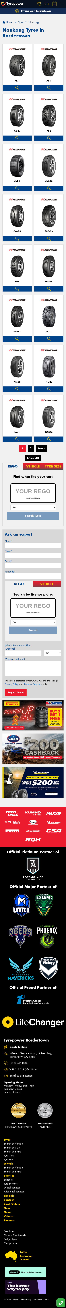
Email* (8, 561)
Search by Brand (12, 1151)
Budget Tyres (10, 1239)
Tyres (7, 1139)
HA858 (48, 281)
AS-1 (49, 81)
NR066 (48, 432)
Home (8, 22)
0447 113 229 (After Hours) (23, 1069)
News (7, 1212)
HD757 (17, 331)
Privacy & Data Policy (22, 1299)
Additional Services (14, 1191)
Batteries (8, 1179)
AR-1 (17, 81)
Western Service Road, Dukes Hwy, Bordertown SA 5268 (31, 1055)
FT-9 (17, 281)
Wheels (8, 1163)
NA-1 (17, 432)
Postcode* (10, 571)
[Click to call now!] (39, 4)
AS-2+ (17, 131)
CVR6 (17, 181)
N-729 (49, 382)
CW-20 (48, 181)
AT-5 (49, 131)
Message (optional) (15, 659)
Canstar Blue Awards (15, 1235)
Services (9, 1175)
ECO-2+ (49, 231)
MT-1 (49, 331)
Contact (9, 1199)
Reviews (9, 1220)
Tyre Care (9, 1155)
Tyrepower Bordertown (35, 11)
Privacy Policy (11, 684)
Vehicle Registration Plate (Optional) (18, 647)
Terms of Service (32, 684)
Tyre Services (10, 1183)
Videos (8, 1216)
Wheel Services (12, 1187)
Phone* (8, 551)
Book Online (12, 1204)
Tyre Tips (8, 1159)
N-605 (17, 382)
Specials (9, 1195)
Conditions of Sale (41, 1299)
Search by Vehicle (13, 1143)
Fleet (7, 1208)
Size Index (9, 1231)
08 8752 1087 (19, 1063)
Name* (9, 541)
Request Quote (15, 692)
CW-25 (17, 231)
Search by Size (12, 1147)
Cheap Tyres (10, 1243)
